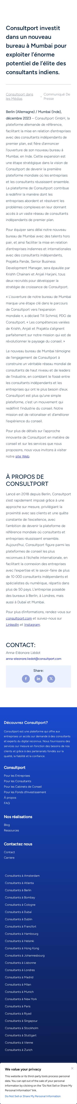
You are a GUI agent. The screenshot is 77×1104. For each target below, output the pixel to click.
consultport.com (19, 618)
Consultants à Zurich (18, 1050)
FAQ (7, 803)
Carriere (9, 857)
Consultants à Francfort (20, 926)
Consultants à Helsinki (19, 941)
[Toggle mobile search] (57, 7)
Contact (9, 852)
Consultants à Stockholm (21, 1028)
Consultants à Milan (18, 984)
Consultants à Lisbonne (20, 963)
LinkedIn (12, 625)
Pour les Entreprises (17, 775)
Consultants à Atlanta (19, 883)
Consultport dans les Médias (19, 96)
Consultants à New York (21, 999)
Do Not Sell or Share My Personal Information (33, 1096)
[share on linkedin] (38, 679)
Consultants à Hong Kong (22, 948)
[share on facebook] (26, 679)
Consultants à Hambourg (21, 934)
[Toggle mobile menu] (67, 7)
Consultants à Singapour (21, 1021)
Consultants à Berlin (18, 890)
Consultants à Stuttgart (21, 1035)
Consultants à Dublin (18, 919)
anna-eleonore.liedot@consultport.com (33, 659)
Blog (7, 825)
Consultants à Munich (19, 992)
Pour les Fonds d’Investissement (25, 792)
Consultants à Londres (20, 970)
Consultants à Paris (17, 1006)
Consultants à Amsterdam (22, 875)
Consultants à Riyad (18, 1013)
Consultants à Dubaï (18, 912)
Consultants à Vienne (19, 1042)
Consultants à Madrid (19, 977)
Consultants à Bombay (20, 897)
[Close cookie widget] (72, 1068)
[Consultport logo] (22, 6)
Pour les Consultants (17, 781)
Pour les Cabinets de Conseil (23, 786)
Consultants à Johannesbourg (25, 955)
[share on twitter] (51, 679)
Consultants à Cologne (20, 904)
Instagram (32, 625)
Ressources (11, 830)
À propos (10, 797)
